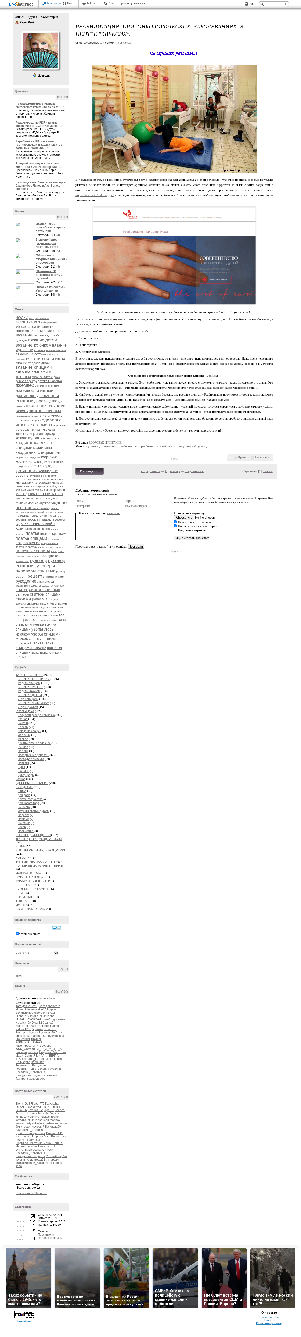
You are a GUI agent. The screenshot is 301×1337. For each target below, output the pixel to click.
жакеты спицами (45, 410)
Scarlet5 (48, 1022)
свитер (22, 590)
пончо (54, 551)
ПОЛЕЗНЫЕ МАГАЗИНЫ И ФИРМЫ (39, 865)
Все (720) (61, 991)
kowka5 (45, 1116)
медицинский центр (192, 446)
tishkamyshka (45, 1123)
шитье (21, 657)
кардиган (24, 442)
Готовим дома (25, 711)
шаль (41, 639)
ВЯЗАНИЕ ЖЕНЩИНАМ (34, 679)
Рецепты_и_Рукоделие (31, 1065)
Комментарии (49, 17)
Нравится (243, 457)
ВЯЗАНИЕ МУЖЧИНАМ (33, 703)
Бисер (22, 827)
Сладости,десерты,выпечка (36, 715)
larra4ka (21, 1120)
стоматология (32, 607)
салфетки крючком (53, 585)
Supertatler (23, 1026)
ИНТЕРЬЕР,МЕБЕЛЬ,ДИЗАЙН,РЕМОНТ (42, 850)
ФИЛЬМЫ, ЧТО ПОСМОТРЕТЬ (36, 861)
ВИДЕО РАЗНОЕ (26, 885)
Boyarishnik (23, 1012)
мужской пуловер (44, 512)
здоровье (52, 419)
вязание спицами (34, 367)
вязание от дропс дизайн (33, 363)
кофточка (49, 457)
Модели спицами (29, 683)
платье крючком (53, 534)
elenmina (33, 1116)
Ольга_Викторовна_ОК (31, 1149)
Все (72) (62, 217)
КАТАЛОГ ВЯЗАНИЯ (29, 675)
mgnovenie (58, 1019)
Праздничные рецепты (33, 755)
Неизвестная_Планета (31, 1193)
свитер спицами (44, 589)
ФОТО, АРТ (23, 901)
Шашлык (23, 771)
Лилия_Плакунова (28, 1139)
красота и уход (40, 466)
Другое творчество (30, 799)
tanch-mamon (51, 1026)
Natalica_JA (23, 1022)
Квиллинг (24, 823)
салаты (36, 585)
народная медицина (31, 515)
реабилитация (128, 446)
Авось (112, 3)
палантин (34, 529)
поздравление (28, 543)
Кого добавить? (49, 1006)
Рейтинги (92, 3)
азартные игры (29, 322)
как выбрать (50, 438)
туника (38, 624)
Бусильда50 (47, 1032)
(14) (60, 282)
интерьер (47, 434)
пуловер (38, 560)
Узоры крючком (28, 707)
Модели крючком (29, 691)
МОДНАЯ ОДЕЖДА (28, 873)
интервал (52, 1159)
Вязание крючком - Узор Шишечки (50, 288)
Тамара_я (22, 1078)
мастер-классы (27, 498)
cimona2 (42, 998)
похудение (32, 556)
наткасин (22, 1163)
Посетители (46, 1234)
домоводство (45, 401)
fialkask (50, 1012)
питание (20, 534)
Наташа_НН (46, 1146)
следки (53, 599)
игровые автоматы (34, 425)
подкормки (53, 539)
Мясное (23, 739)
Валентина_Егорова (29, 1130)
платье (32, 533)
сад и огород (45, 581)
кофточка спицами (33, 461)
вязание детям (42, 340)
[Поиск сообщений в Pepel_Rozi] (56, 928)
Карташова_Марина (29, 1136)
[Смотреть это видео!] (26, 229)
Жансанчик (23, 1039)
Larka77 (45, 1107)
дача (57, 377)
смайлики (113, 513)
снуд (42, 603)
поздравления (49, 543)
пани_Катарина (37, 1059)
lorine (51, 1016)
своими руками (31, 598)
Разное (23, 719)
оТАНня (21, 1059)
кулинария (27, 470)
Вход (70, 3)
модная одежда (39, 503)
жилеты (44, 415)
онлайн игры (31, 524)
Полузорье (23, 1062)
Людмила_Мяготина (52, 1052)
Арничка (37, 1029)
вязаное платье (42, 377)
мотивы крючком (25, 512)
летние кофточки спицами (45, 483)
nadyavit (30, 1123)
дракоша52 (23, 1035)
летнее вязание (28, 479)
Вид (252, 5)
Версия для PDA (269, 1317)
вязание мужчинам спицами (50, 350)
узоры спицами (46, 634)
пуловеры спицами (35, 570)
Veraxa (54, 1113)
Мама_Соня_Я (26, 1055)
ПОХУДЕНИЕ (24, 897)
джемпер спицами (35, 390)
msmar (20, 1123)
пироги (54, 529)
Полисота (55, 1059)
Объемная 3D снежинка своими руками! (49, 274)
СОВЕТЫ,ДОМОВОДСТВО (33, 835)
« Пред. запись (150, 471)
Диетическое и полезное (34, 743)
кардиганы (42, 447)
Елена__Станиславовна (47, 1035)
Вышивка (24, 807)
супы (18, 611)
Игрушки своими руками (33, 811)
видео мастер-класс (46, 330)
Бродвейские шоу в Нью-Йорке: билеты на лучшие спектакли (38, 165)
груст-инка (22, 1159)
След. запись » (194, 471)
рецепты (37, 576)
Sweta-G (35, 1026)
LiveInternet (22, 4)
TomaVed (44, 1113)
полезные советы (33, 550)
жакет (31, 406)
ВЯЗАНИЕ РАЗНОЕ (30, 687)
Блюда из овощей (29, 731)
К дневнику (172, 471)
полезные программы (28, 546)
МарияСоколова (26, 1146)
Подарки (23, 815)
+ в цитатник (123, 42)
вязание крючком (33, 345)
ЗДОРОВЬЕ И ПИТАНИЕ (32, 783)
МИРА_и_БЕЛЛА (47, 1055)
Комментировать (89, 471)
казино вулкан (28, 438)
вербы (62, 1156)
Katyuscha (52, 1103)
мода (43, 498)
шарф (35, 652)
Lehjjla (55, 1107)
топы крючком (48, 620)
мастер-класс (55, 490)
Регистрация (54, 3)
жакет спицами (51, 406)
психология (22, 561)
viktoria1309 (23, 1029)
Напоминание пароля (135, 506)
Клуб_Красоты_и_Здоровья (34, 1045)
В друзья (44, 75)
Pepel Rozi (17, 22)
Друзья (32, 17)
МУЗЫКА (22, 905)
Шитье (22, 791)
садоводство (23, 585)
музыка (59, 512)
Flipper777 (22, 1016)
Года (58, 1032)
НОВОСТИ (23, 857)
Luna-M (45, 1019)
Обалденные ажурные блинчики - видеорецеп (51, 259)
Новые (267, 471)
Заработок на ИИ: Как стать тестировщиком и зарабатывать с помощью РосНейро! (39, 145)
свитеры (22, 594)
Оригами (23, 819)
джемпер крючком (47, 386)
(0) (62, 107)
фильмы (22, 639)
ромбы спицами (55, 577)
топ (55, 615)
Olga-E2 (37, 1022)
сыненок (51, 1075)
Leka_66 (21, 1110)
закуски (35, 420)
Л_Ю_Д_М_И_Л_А (49, 1049)
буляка (33, 1032)
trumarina (61, 1123)
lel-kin (43, 1016)
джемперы (26, 395)
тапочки (22, 615)
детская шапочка (50, 381)
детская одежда (26, 381)
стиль (19, 975)
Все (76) (62, 97)
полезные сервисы (52, 547)
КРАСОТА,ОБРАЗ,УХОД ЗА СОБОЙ (39, 839)
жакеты (22, 411)
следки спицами (27, 603)
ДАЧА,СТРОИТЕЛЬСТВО (32, 877)
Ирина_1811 (54, 1133)
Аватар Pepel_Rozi (40, 50)
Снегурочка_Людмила (30, 1075)
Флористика (26, 831)
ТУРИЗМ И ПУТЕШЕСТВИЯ (34, 881)
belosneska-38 (36, 1009)
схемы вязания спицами (41, 611)
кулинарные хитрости (43, 475)
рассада (61, 571)
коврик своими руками (28, 457)
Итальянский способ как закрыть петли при (51, 227)
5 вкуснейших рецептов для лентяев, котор (47, 243)
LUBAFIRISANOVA (28, 1019)
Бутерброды (26, 775)
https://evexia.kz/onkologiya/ (94, 195)
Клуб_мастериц (26, 1049)
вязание (24, 334)
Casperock (38, 1012)
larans (34, 1016)
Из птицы (24, 735)
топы (35, 619)
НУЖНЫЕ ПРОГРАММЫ (32, 889)
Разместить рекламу (269, 1323)
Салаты (23, 727)
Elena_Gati (23, 1103)
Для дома (24, 795)
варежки (33, 326)
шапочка (39, 648)
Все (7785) (61, 1096)
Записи (19, 17)
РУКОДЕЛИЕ (24, 787)
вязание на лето (29, 354)
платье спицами (31, 538)
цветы (32, 639)
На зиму (23, 751)
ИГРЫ (20, 846)
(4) (58, 235)
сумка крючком (52, 607)
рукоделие (26, 581)
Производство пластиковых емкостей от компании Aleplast (37, 105)
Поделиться (262, 457)
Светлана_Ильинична (30, 1072)
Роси (50, 1149)
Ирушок (36, 1039)
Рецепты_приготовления (32, 1068)
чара (19, 1166)
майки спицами (36, 489)
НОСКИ (22, 318)
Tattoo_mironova (26, 1113)
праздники (48, 555)
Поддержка (246, 4)
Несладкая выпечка (31, 759)
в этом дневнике (29, 934)
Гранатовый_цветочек (30, 1133)
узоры (37, 629)
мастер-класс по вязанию (39, 494)
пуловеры (44, 565)
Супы (21, 767)
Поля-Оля (37, 1062)
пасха (46, 529)
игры (33, 433)
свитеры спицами (45, 594)
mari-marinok (51, 1120)
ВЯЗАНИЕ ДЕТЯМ (30, 695)
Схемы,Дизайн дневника (32, 909)
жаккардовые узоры (27, 416)
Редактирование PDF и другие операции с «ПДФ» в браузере (37, 124)
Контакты (269, 1320)
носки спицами (41, 519)
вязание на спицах (45, 358)
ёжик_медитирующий (30, 1126)
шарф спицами (50, 652)
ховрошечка (37, 1078)
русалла (55, 1068)
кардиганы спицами (35, 452)
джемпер (25, 385)
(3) (58, 266)
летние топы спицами (30, 486)
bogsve (51, 1009)
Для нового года (28, 803)
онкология (108, 446)
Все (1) (63, 969)
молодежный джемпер (46, 508)
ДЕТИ (19, 893)
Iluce (52, 998)
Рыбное (23, 747)
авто (31, 318)
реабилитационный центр (158, 446)
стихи (20, 607)
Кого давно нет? (26, 1006)
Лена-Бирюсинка (27, 1052)
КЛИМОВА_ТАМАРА (29, 1042)
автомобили (42, 318)
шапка (35, 643)
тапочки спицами (40, 615)
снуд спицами (57, 603)
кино (58, 453)
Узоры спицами (28, 699)
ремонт (21, 576)
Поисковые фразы (50, 1238)
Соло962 (52, 1156)
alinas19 (21, 1009)
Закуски (23, 723)
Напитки (23, 763)
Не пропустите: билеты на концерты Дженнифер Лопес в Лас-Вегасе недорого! (41, 186)
